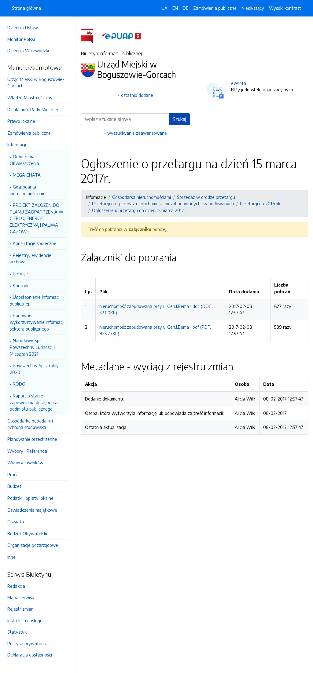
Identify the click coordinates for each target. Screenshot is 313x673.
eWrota (238, 83)
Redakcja (16, 586)
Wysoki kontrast (285, 8)
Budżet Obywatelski (27, 533)
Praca (13, 474)
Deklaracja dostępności (29, 654)
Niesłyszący (252, 8)
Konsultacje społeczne (34, 243)
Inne (11, 557)
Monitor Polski (21, 39)
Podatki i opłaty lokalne (30, 498)
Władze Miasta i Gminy (30, 97)
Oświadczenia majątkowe (32, 510)
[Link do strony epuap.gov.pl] (121, 35)
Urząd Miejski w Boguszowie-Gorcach (35, 82)
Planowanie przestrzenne (32, 439)
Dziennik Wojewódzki (28, 50)
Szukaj (179, 119)
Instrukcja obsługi (24, 620)
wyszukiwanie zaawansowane (137, 133)
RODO (19, 383)
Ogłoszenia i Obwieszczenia (24, 160)
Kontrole (21, 285)
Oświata (15, 521)
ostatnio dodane (137, 95)
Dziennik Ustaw (22, 27)
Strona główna (26, 8)
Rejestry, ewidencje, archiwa (31, 258)
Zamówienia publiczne (29, 133)
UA (164, 8)
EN (175, 8)
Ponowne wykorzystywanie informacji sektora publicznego (37, 322)
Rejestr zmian (20, 609)
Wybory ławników (25, 462)
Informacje (17, 144)
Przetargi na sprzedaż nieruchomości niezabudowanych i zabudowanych (163, 203)
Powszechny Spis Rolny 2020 (34, 369)
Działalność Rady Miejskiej (32, 109)
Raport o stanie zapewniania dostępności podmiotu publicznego (34, 402)
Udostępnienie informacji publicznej (35, 300)
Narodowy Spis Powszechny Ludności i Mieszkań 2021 (32, 347)
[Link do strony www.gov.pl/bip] (90, 35)
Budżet (14, 486)
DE (185, 8)
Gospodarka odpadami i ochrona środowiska (30, 424)
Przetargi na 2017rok (260, 203)
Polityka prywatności (28, 643)
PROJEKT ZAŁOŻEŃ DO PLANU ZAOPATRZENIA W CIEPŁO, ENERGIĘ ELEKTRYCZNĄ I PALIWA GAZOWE (36, 218)
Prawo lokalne (21, 121)
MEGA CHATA (27, 174)
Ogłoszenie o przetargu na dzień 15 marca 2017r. (139, 210)
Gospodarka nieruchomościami (27, 190)
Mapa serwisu (20, 597)
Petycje (20, 273)
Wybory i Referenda (27, 451)
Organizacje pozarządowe (32, 545)
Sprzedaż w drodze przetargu (206, 197)
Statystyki (17, 632)
